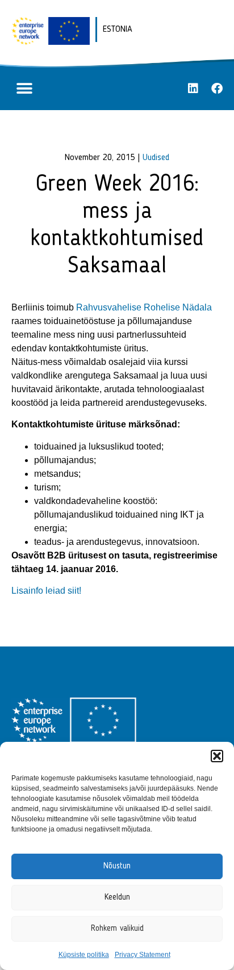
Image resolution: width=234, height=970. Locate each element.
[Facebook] (217, 88)
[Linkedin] (193, 88)
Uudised (156, 157)
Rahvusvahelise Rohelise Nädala (144, 307)
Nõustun (117, 866)
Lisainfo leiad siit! (46, 590)
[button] (217, 756)
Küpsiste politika (83, 955)
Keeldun (117, 897)
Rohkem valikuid (117, 929)
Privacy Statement (142, 955)
